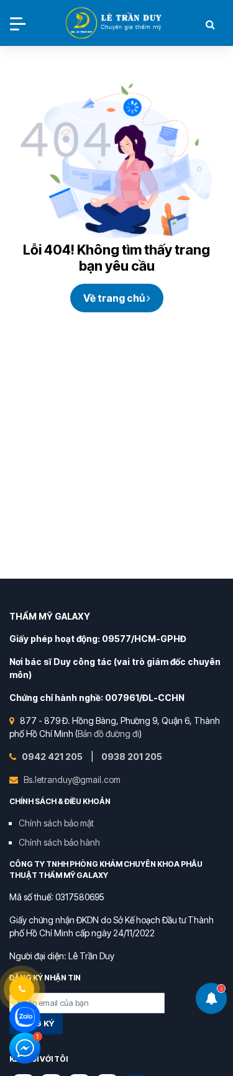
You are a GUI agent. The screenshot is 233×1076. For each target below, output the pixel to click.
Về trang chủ (115, 298)
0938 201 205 (131, 756)
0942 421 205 (53, 756)
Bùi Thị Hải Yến (115, 24)
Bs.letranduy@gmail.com (72, 779)
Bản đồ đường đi (108, 733)
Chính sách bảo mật (56, 823)
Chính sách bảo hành (59, 842)
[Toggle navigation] (17, 24)
